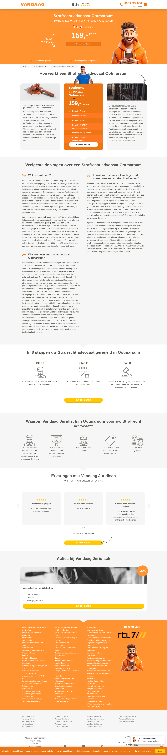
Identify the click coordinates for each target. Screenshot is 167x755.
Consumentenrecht (29, 653)
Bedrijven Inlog (35, 747)
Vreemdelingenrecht (94, 701)
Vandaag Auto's (28, 716)
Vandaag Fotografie (126, 721)
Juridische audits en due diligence (34, 681)
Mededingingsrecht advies (64, 683)
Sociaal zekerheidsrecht (31, 701)
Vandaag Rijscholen (62, 719)
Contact (35, 744)
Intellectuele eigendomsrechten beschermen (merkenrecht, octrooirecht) (98, 665)
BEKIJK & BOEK (83, 144)
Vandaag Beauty (28, 724)
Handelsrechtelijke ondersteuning (99, 661)
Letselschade (59, 681)
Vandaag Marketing (126, 719)
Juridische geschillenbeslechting (99, 673)
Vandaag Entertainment (63, 721)
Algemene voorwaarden (35, 738)
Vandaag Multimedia (94, 716)
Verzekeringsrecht (61, 701)
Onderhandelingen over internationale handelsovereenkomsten (96, 693)
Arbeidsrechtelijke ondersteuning (99, 640)
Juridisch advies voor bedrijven (98, 671)
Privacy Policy (35, 741)
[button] (23, 175)
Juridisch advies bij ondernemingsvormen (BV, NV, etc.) (33, 675)
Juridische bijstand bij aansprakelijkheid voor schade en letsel (67, 670)
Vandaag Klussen (28, 719)
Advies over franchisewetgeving (99, 638)
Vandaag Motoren (61, 716)
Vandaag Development (127, 716)
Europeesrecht (60, 645)
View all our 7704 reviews (83, 534)
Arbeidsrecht (27, 638)
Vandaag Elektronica (94, 724)
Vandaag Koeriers (28, 721)
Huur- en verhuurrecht (30, 671)
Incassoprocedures (62, 666)
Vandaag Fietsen (61, 724)
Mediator (90, 676)
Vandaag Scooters (94, 721)
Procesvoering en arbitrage (32, 699)
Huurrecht (58, 658)
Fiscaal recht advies (29, 658)
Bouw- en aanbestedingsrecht (33, 650)
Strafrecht (90, 699)
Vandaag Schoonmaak (95, 719)
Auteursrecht (27, 640)
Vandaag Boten (27, 726)
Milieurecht (91, 678)
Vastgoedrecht (60, 696)
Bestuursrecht (27, 648)
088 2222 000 (133, 3)
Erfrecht (25, 655)
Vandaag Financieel (94, 726)
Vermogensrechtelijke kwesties (66, 699)
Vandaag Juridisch (61, 726)
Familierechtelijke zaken (96, 658)
